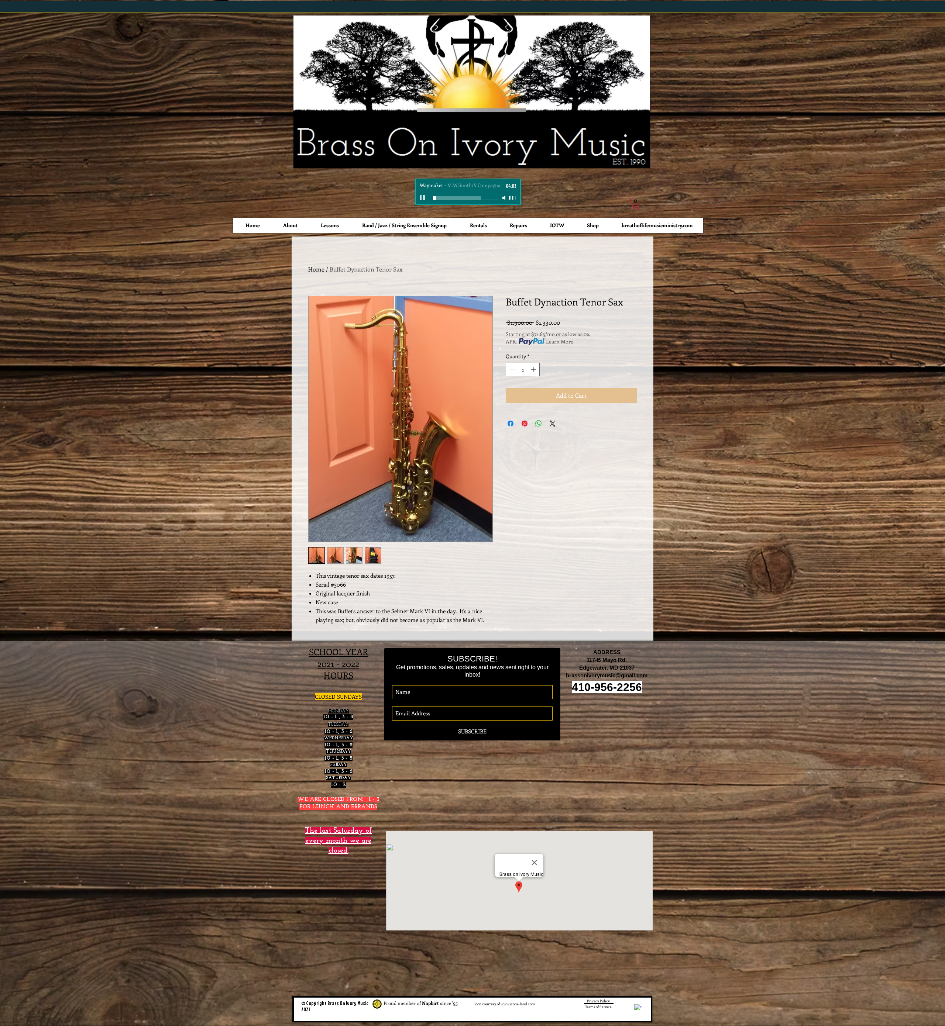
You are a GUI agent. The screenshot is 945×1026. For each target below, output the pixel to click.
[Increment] (534, 369)
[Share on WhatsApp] (538, 423)
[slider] (512, 198)
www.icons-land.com (518, 1003)
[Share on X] (552, 423)
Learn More (559, 341)
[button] (635, 203)
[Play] (423, 198)
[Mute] (504, 197)
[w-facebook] (638, 1008)
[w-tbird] (626, 1004)
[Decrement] (511, 369)
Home (316, 269)
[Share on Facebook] (510, 423)
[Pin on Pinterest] (524, 423)
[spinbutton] (522, 369)
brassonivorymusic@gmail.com (606, 675)
